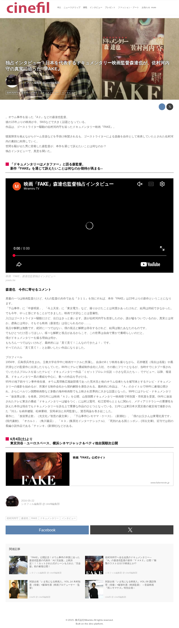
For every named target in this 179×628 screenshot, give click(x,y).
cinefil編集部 (53, 82)
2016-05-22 (27, 79)
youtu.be (10, 280)
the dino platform (94, 623)
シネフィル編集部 (31, 82)
